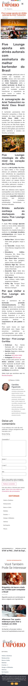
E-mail (4, 465)
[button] (22, 3)
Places (5, 529)
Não (16, 683)
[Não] (25, 680)
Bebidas (5, 511)
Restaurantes (7, 504)
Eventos (5, 514)
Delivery (5, 521)
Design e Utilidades (8, 518)
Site (3, 471)
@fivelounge (17, 357)
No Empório (6, 525)
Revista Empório (7, 375)
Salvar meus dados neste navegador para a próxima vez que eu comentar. (13, 480)
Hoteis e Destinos (8, 500)
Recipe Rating (6, 434)
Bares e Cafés (14, 380)
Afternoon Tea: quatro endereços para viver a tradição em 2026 (11, 621)
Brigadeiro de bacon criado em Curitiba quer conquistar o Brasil (13, 589)
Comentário (6, 439)
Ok (12, 683)
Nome (4, 459)
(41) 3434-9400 (17, 355)
